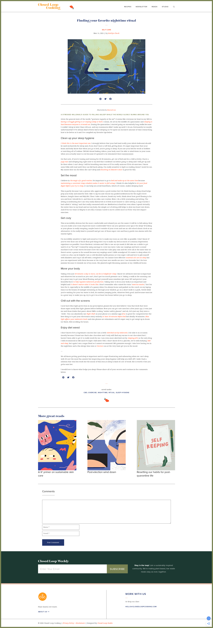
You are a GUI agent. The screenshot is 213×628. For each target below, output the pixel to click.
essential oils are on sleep (136, 257)
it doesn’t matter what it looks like (84, 284)
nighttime (103, 392)
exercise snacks (138, 284)
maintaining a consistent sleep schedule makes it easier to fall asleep (88, 183)
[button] (126, 613)
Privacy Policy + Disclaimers (74, 623)
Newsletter (141, 6)
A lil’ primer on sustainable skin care (56, 473)
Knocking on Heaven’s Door (111, 169)
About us (43, 611)
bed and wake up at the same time (124, 180)
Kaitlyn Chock (113, 33)
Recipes (127, 6)
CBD (85, 392)
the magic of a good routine (81, 180)
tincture (100, 346)
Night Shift (91, 314)
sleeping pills (133, 338)
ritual (112, 392)
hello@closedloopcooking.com (141, 606)
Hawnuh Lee (111, 110)
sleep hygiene (122, 392)
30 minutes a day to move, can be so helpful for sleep (95, 274)
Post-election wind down (101, 472)
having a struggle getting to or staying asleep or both (82, 122)
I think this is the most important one (76, 143)
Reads (154, 6)
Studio (165, 6)
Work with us (135, 594)
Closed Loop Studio (105, 623)
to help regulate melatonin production (88, 282)
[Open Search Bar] (174, 7)
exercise (92, 392)
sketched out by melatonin (117, 333)
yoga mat (64, 161)
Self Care (106, 30)
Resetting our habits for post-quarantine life (153, 473)
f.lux (124, 314)
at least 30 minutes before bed (114, 316)
